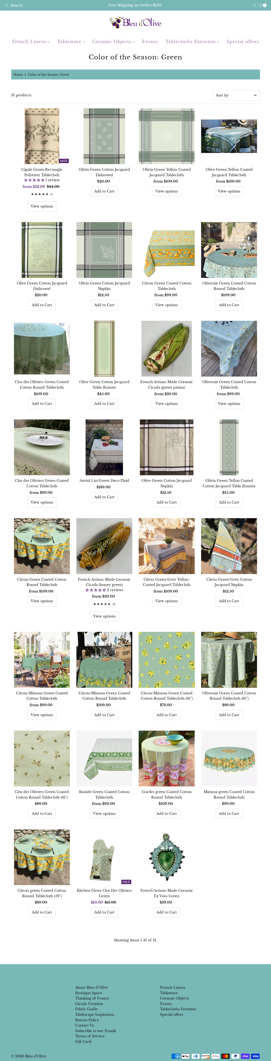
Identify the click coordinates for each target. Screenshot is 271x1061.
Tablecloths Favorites (191, 41)
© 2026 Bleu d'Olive (28, 1056)
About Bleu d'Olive (91, 987)
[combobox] (46, 5)
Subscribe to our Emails (95, 1031)
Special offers (243, 41)
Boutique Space (88, 993)
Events (150, 41)
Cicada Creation (89, 1004)
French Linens (30, 41)
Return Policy (87, 1020)
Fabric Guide (86, 1009)
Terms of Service (90, 1036)
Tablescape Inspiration (94, 1014)
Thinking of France (92, 998)
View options (42, 206)
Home (18, 74)
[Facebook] (131, 973)
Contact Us (84, 1025)
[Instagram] (138, 973)
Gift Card (83, 1041)
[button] (35, 180)
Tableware (70, 41)
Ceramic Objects (112, 41)
